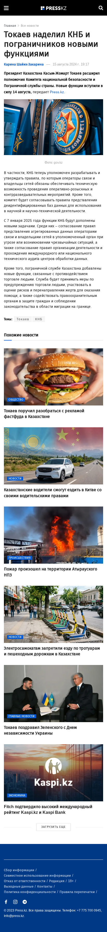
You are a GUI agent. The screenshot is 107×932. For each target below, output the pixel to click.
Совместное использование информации (38, 875)
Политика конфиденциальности (30, 892)
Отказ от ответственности (25, 881)
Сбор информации (19, 870)
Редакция (57, 881)
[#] (54, 8)
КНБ (38, 319)
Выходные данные (19, 886)
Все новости (30, 26)
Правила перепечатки (77, 892)
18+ (71, 881)
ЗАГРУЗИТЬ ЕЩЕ (53, 827)
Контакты (45, 886)
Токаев (23, 319)
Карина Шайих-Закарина (24, 64)
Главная (10, 26)
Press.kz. (57, 92)
